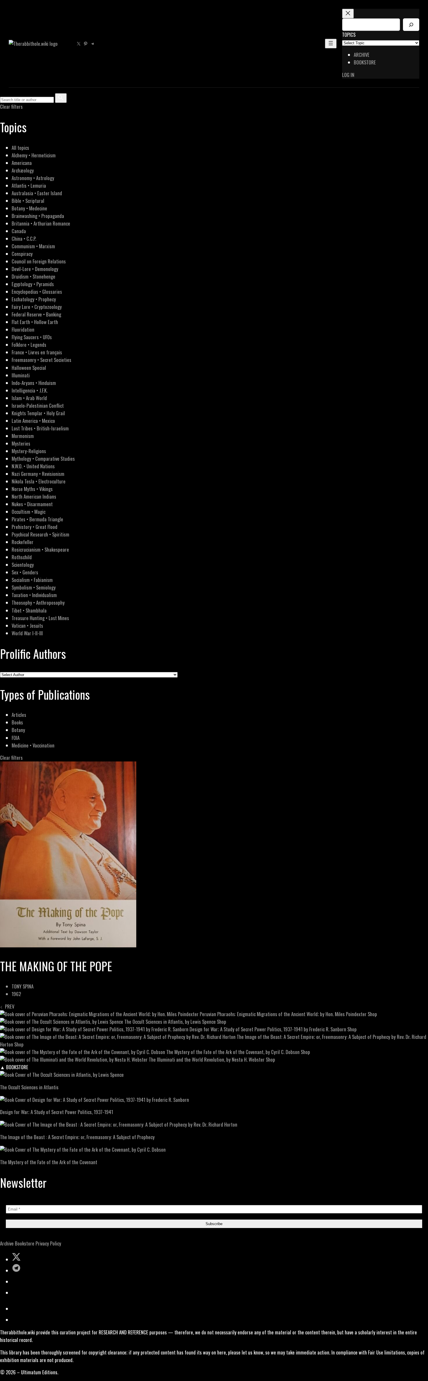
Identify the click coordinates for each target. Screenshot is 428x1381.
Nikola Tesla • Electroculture (39, 481)
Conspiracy (22, 253)
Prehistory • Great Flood (34, 526)
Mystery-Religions (29, 451)
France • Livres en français (37, 352)
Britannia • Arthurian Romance (41, 223)
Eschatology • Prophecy (34, 299)
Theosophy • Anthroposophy (38, 602)
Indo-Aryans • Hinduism (34, 382)
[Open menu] (331, 43)
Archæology (23, 170)
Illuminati (21, 375)
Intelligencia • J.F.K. (29, 390)
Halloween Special (29, 367)
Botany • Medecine (29, 208)
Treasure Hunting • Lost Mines (40, 618)
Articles (19, 714)
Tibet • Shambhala (29, 610)
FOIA (16, 737)
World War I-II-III (27, 633)
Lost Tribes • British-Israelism (40, 428)
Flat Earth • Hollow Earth (35, 322)
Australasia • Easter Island (37, 193)
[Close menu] (348, 13)
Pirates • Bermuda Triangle (37, 519)
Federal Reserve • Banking (36, 314)
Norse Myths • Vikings (32, 488)
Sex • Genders (25, 572)
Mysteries (21, 443)
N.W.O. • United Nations (33, 466)
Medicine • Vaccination (33, 745)
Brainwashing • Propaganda (38, 215)
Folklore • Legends (29, 344)
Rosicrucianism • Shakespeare (40, 549)
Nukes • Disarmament (32, 504)
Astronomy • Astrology (33, 178)
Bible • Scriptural (28, 200)
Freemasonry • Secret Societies (41, 359)
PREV (8, 1006)
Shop (372, 1014)
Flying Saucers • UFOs (32, 337)
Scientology (23, 564)
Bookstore (24, 1243)
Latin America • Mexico (33, 420)
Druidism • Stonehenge (33, 276)
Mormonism (23, 435)
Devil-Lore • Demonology (35, 268)
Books (17, 722)
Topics (349, 34)
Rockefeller (22, 542)
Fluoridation (23, 329)
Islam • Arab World (29, 398)
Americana (22, 162)
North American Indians (34, 496)
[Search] (411, 24)
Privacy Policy (48, 1243)
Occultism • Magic (28, 511)
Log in (348, 74)
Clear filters (11, 106)
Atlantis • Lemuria (29, 185)
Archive (7, 1243)
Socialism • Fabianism (32, 579)
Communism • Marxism (33, 246)
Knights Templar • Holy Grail (38, 413)
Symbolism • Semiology (34, 587)
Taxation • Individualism (34, 595)
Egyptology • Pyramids (33, 284)
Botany (18, 729)
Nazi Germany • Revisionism (38, 473)
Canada (19, 231)
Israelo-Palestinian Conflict (38, 405)
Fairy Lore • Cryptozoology (37, 306)
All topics (20, 147)
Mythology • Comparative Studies (43, 458)
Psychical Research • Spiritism (40, 534)
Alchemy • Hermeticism (34, 155)
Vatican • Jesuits (27, 625)
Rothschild (22, 557)
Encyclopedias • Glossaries (37, 291)
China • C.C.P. (24, 238)
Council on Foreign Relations (39, 261)
